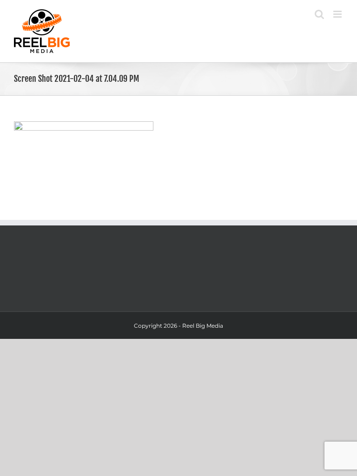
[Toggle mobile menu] (338, 14)
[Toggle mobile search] (319, 14)
